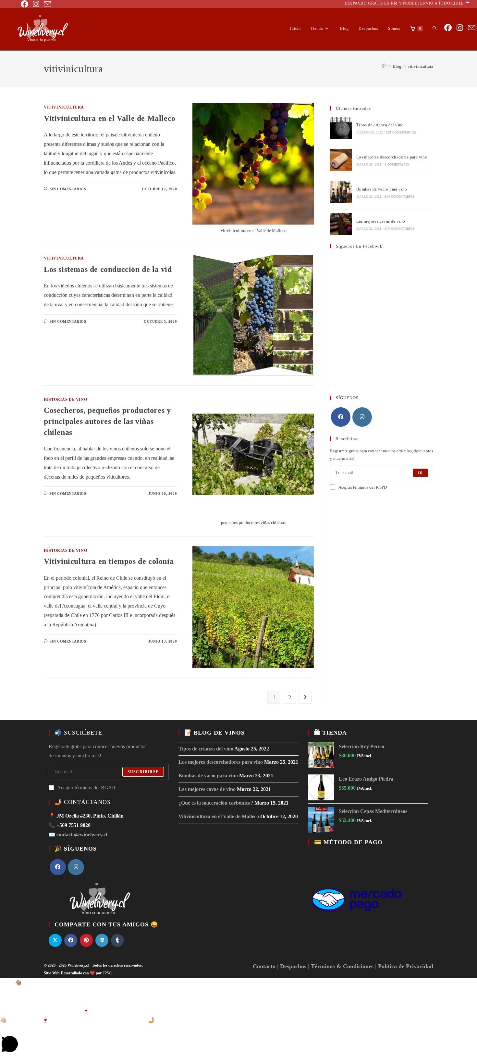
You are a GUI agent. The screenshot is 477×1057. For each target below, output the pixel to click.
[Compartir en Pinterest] (86, 940)
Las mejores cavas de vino (380, 221)
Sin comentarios (68, 189)
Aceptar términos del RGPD (362, 487)
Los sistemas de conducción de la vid (108, 269)
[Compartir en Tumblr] (117, 940)
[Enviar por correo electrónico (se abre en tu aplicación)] (45, 4)
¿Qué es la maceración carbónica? (215, 803)
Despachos (293, 966)
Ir (420, 472)
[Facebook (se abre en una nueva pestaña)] (24, 4)
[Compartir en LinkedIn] (101, 940)
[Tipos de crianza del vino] (341, 128)
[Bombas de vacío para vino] (341, 192)
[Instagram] (362, 417)
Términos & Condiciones (342, 966)
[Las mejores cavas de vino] (341, 224)
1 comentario (397, 164)
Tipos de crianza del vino (380, 124)
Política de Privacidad (405, 966)
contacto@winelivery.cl (81, 834)
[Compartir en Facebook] (70, 940)
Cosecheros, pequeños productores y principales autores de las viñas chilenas (107, 421)
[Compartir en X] (55, 940)
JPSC (107, 973)
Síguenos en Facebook (359, 246)
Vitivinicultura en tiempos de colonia (109, 561)
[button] (238, 983)
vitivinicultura (420, 66)
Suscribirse (143, 772)
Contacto (264, 966)
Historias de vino (65, 399)
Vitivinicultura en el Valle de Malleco (110, 118)
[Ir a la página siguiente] (305, 697)
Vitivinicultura (64, 107)
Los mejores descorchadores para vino (391, 157)
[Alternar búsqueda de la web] (434, 28)
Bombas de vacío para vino (381, 189)
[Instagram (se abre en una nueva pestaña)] (33, 4)
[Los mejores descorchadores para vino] (341, 160)
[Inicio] (384, 66)
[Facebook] (340, 417)
